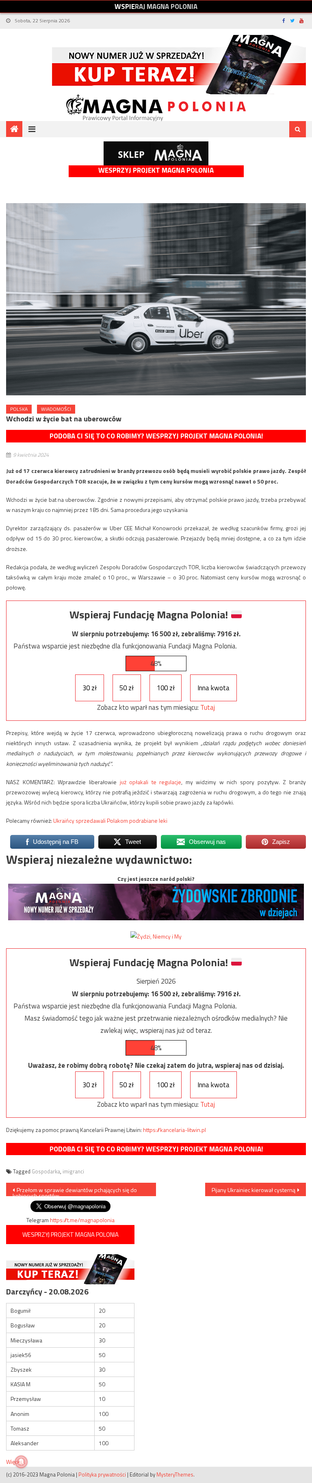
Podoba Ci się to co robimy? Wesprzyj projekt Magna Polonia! (156, 436)
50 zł (126, 688)
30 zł (89, 688)
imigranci (73, 1171)
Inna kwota (213, 688)
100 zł (166, 688)
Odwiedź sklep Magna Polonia (156, 153)
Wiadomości (56, 409)
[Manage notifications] (21, 1461)
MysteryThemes (174, 1474)
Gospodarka (46, 1171)
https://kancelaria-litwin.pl (174, 1129)
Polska (19, 409)
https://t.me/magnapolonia (82, 1220)
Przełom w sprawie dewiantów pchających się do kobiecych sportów (75, 1191)
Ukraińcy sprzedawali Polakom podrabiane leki (110, 820)
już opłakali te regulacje (151, 782)
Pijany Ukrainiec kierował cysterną (253, 1190)
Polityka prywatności (102, 1474)
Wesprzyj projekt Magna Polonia (156, 170)
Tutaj (207, 707)
